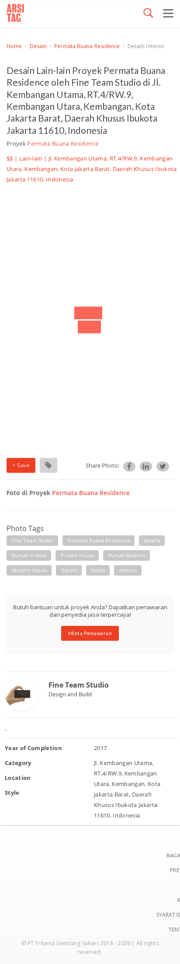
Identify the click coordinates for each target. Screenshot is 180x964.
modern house (29, 570)
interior (128, 570)
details (69, 570)
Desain (38, 46)
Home (14, 46)
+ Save (21, 465)
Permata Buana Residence (87, 46)
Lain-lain (30, 158)
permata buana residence (99, 540)
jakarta (152, 540)
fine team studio (33, 540)
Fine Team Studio (78, 685)
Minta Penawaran (90, 633)
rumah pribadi (29, 555)
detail (98, 570)
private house (77, 555)
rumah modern (126, 555)
